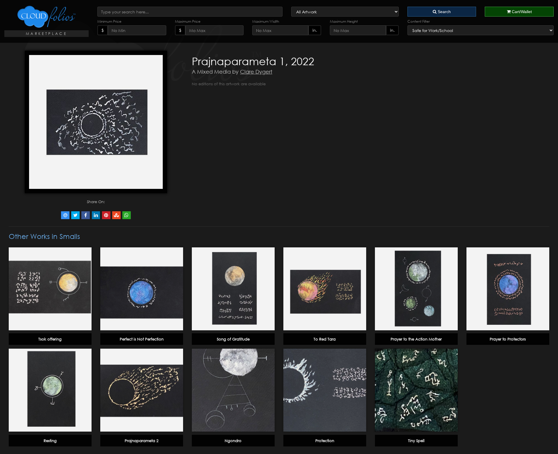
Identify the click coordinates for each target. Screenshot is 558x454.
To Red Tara (325, 339)
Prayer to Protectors (508, 339)
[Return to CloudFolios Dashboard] (46, 17)
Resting (50, 440)
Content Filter (418, 21)
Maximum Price (188, 21)
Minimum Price (109, 21)
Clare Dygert (256, 71)
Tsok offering (50, 339)
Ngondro (233, 440)
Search (444, 11)
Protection (324, 440)
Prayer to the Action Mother (416, 339)
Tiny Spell (416, 440)
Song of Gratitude (233, 339)
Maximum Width (265, 21)
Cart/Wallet (521, 11)
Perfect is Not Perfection (142, 339)
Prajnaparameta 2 (141, 440)
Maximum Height (344, 21)
